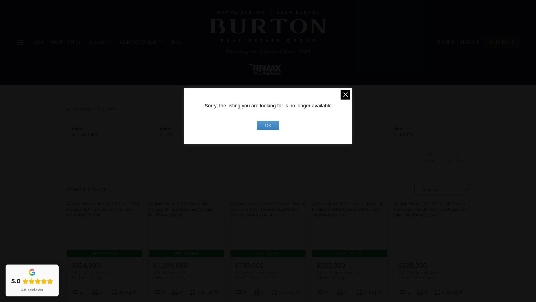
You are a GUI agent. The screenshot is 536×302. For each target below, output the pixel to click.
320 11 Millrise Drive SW (338, 275)
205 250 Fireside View (418, 275)
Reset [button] (429, 160)
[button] (458, 42)
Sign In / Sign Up (458, 42)
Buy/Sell (100, 42)
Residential (108, 109)
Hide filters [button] (455, 160)
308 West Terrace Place (258, 275)
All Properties (79, 109)
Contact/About (140, 42)
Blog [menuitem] (176, 42)
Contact (502, 42)
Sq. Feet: (403, 134)
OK (268, 125)
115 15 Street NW (169, 275)
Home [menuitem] (37, 42)
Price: (85, 134)
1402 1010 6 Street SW (92, 275)
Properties (64, 42)
